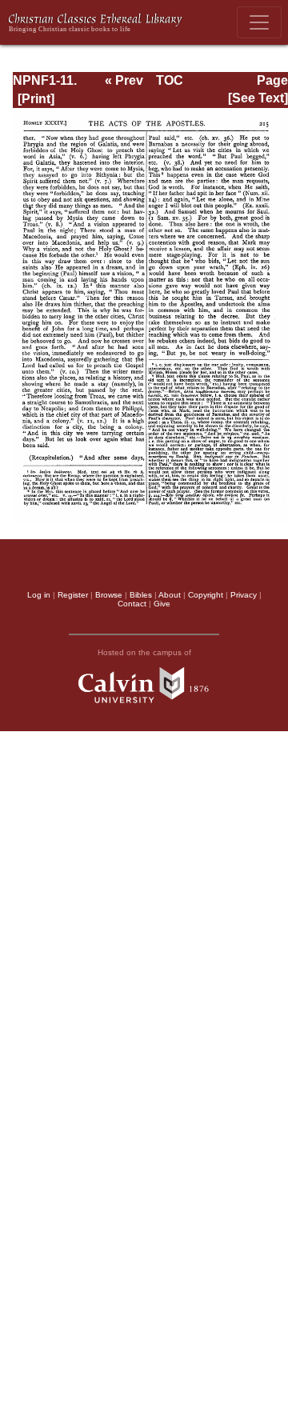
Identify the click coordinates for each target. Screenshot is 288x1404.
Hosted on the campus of (144, 652)
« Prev (124, 80)
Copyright (205, 594)
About (169, 594)
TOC (169, 80)
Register (73, 594)
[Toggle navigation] (259, 22)
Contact (132, 603)
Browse (108, 594)
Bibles (141, 594)
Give (162, 603)
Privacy (243, 594)
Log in (38, 594)
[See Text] (258, 98)
